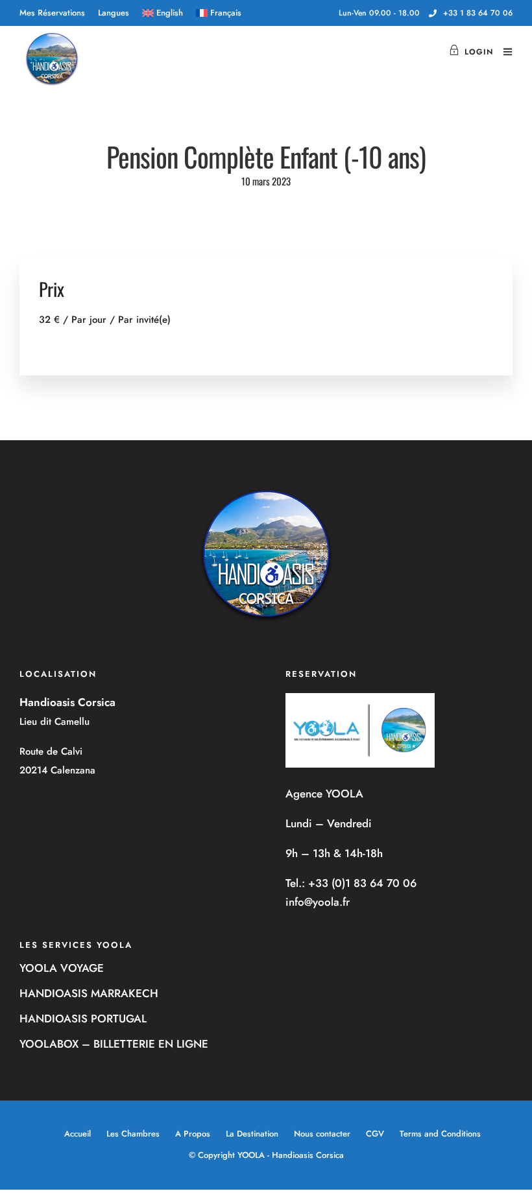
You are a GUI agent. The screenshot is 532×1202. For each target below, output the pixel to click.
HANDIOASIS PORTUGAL (83, 1018)
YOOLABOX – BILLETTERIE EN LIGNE (113, 1044)
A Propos (192, 1133)
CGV (375, 1133)
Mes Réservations (52, 12)
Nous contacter (322, 1133)
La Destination (252, 1133)
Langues (113, 12)
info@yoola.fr (317, 902)
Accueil (77, 1133)
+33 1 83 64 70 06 (478, 13)
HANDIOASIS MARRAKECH (88, 993)
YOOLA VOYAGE (61, 968)
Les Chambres (133, 1133)
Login (479, 52)
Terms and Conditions (440, 1133)
